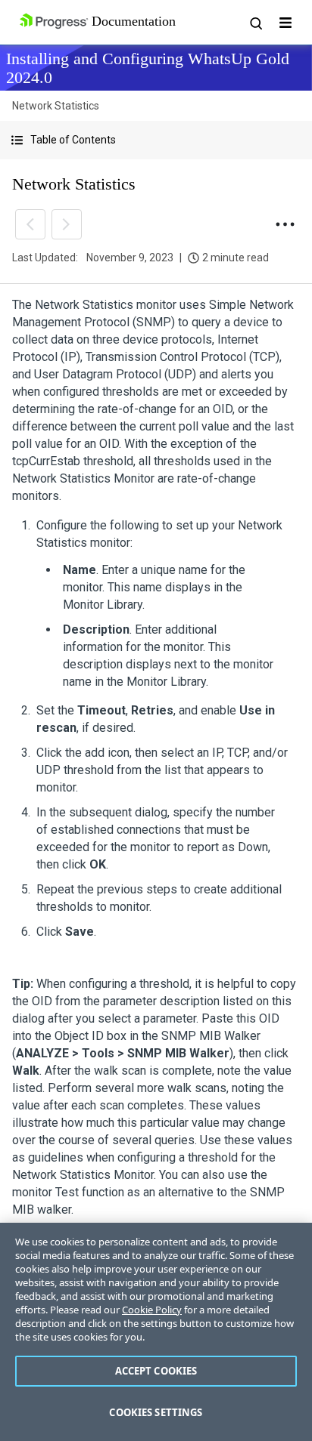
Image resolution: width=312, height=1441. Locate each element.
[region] (156, 1332)
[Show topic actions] (285, 224)
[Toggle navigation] (285, 22)
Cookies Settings (155, 1412)
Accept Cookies (156, 1371)
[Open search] (255, 22)
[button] (156, 140)
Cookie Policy (152, 1309)
